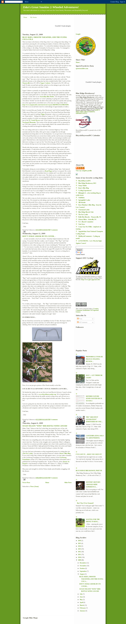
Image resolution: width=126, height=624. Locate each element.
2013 (79, 549)
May (81, 599)
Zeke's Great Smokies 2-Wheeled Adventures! (51, 7)
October (82, 568)
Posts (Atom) (34, 486)
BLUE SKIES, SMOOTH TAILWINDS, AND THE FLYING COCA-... (91, 579)
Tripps (43, 114)
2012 (79, 552)
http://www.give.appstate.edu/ (90, 279)
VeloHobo (81, 198)
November (83, 566)
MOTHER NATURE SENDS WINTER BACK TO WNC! (94, 399)
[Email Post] (47, 231)
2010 (79, 557)
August (82, 574)
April (81, 602)
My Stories (33, 17)
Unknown (81, 168)
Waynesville (26, 83)
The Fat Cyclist (27, 453)
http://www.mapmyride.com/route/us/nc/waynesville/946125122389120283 (45, 105)
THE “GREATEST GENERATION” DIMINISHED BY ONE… (94, 419)
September (83, 571)
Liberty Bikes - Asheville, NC (87, 219)
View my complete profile (84, 171)
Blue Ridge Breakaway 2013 (87, 183)
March (82, 605)
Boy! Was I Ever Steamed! (85, 503)
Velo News (81, 224)
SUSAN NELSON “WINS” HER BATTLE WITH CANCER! (44, 426)
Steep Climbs (82, 185)
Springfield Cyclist (84, 200)
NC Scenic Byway (34, 120)
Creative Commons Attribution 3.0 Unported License (87, 310)
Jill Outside (82, 202)
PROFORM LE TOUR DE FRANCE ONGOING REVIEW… (94, 359)
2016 (79, 540)
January (82, 611)
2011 (79, 554)
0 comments (54, 230)
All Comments (83, 322)
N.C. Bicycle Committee (85, 222)
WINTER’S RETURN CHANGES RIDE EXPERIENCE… (93, 484)
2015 (79, 543)
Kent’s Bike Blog (65, 453)
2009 (79, 560)
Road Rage (48, 171)
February (83, 608)
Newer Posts (26, 482)
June (81, 597)
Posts (80, 319)
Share (77, 62)
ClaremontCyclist (83, 210)
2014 (79, 546)
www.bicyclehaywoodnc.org (47, 394)
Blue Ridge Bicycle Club (86, 212)
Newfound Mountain (29, 122)
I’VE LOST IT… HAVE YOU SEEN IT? (89, 454)
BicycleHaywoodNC (84, 181)
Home (25, 17)
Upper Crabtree (45, 83)
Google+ (78, 34)
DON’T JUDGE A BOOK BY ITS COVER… (39, 236)
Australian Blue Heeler (47, 96)
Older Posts (68, 482)
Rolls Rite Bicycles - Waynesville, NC (89, 217)
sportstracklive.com (82, 68)
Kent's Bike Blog (83, 188)
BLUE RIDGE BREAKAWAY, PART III (89, 470)
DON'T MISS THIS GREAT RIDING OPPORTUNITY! (88, 111)
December (83, 563)
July (81, 594)
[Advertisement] (87, 291)
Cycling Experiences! (85, 190)
